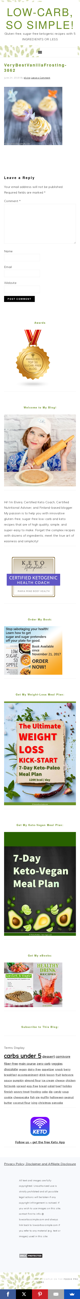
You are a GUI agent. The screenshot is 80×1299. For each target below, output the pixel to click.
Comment (12, 201)
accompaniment (28, 1074)
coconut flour (21, 1102)
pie (38, 1097)
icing (34, 1102)
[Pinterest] (40, 1294)
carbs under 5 (23, 1055)
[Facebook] (8, 1294)
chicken (71, 1080)
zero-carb (44, 1063)
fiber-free (11, 1063)
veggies (57, 1063)
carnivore (63, 1056)
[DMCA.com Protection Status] (31, 1257)
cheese (60, 1080)
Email (8, 267)
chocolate (11, 1069)
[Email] (56, 1294)
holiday (67, 1086)
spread (21, 1086)
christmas (44, 1102)
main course (27, 1063)
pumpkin (18, 1080)
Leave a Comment (40, 77)
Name (8, 251)
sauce (8, 1080)
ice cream (48, 1080)
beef (59, 1086)
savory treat (22, 1091)
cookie (8, 1097)
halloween (57, 1097)
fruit (58, 1074)
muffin (45, 1097)
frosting (35, 1091)
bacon (51, 1074)
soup (65, 1091)
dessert (48, 1056)
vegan (23, 1069)
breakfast (10, 1074)
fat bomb (10, 1086)
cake (45, 1091)
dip (51, 1091)
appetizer (48, 1069)
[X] (24, 1294)
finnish (8, 1091)
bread (43, 1086)
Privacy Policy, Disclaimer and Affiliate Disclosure (40, 1164)
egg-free (32, 1086)
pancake (57, 1102)
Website (10, 283)
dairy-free (34, 1069)
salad (51, 1086)
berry (67, 1069)
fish (32, 1097)
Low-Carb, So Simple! (40, 18)
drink (42, 1074)
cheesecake (21, 1097)
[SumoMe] (72, 1294)
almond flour (33, 1080)
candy (58, 1091)
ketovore (68, 1074)
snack (59, 1069)
